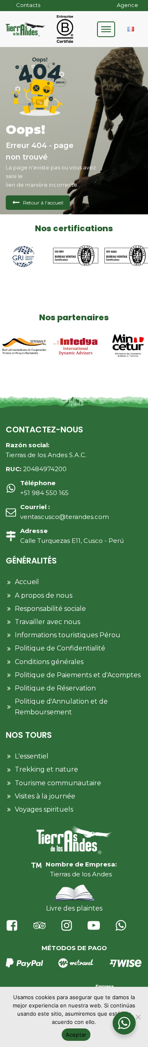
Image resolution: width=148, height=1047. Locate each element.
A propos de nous (43, 595)
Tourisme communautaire (58, 783)
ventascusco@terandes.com (64, 512)
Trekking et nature (46, 769)
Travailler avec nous (47, 622)
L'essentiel (32, 756)
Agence (127, 5)
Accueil (27, 582)
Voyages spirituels (44, 809)
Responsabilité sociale (50, 609)
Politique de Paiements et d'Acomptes (78, 675)
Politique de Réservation (55, 688)
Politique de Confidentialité (60, 648)
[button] (38, 202)
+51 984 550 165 (44, 488)
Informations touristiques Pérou (67, 635)
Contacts (28, 5)
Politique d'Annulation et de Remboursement (61, 706)
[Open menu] (106, 29)
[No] (138, 1017)
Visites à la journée (45, 796)
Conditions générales (49, 662)
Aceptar (76, 1034)
